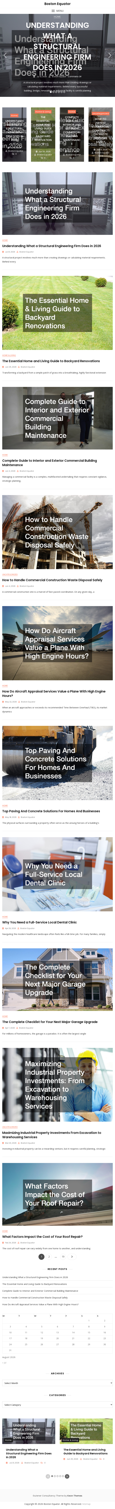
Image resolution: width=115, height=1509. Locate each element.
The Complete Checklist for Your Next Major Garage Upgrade (50, 1022)
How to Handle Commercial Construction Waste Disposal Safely (100, 130)
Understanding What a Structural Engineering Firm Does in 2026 (57, 46)
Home (57, 16)
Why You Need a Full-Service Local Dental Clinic (39, 922)
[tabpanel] (57, 55)
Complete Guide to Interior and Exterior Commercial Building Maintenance (72, 130)
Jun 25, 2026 (44, 151)
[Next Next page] (72, 1257)
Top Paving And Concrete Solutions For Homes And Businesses (51, 811)
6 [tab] (64, 92)
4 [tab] (59, 92)
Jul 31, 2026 (41, 76)
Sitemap (86, 1503)
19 (64, 1256)
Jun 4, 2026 (73, 151)
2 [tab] (53, 92)
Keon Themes (74, 1495)
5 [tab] (61, 92)
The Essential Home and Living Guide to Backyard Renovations (43, 130)
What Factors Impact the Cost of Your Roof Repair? (42, 1236)
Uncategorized (101, 113)
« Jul (4, 1362)
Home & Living (43, 111)
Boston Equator (57, 4)
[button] (57, 11)
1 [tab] (51, 92)
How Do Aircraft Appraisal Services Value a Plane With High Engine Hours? (40, 1304)
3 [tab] (56, 92)
